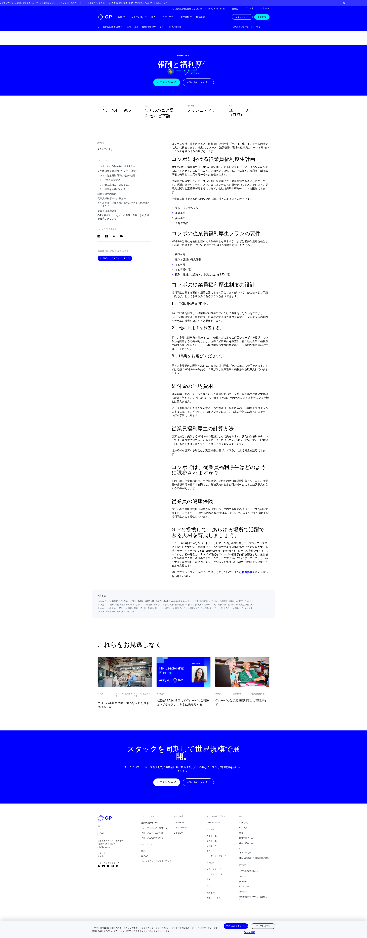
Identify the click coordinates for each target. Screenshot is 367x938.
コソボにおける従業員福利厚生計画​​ (116, 166)
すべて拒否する (263, 926)
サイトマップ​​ (245, 853)
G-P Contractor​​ (181, 828)
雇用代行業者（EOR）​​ (151, 823)
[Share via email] (121, 236)
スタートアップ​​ (214, 869)
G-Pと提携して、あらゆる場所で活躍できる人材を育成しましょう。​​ (123, 217)
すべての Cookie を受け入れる (236, 926)
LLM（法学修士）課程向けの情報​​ (254, 858)
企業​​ (209, 879)
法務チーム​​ (212, 841)
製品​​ (120, 16)
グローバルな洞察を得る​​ (152, 838)
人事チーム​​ (212, 836)
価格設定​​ (200, 16)
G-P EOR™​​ (179, 823)
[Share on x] (113, 236)
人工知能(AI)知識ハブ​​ (248, 871)
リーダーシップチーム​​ (217, 856)
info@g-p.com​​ (103, 847)
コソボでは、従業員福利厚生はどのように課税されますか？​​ (123, 205)
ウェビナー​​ (244, 886)
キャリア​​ (243, 828)
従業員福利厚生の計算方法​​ (111, 198)
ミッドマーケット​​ (215, 874)
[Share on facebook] (106, 236)
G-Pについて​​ (245, 823)
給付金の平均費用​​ (107, 193)
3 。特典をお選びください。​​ (115, 189)
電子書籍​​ (243, 891)
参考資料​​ (184, 16)
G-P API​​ (145, 856)
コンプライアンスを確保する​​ (154, 828)
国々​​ (153, 16)
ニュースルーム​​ (246, 843)
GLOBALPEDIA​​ (213, 823)
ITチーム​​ (210, 851)
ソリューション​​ (137, 16)
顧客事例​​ (211, 892)
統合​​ (143, 851)
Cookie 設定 (249, 932)
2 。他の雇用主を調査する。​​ (115, 184)
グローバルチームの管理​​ (152, 833)
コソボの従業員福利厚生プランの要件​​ (117, 170)
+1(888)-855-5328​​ (106, 844)
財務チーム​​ (212, 846)
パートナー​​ (168, 16)
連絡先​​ (100, 856)
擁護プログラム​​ (214, 897)
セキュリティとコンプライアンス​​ (156, 861)
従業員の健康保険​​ (107, 210)
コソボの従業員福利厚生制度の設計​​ (116, 175)
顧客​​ (241, 833)
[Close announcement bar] (344, 3)
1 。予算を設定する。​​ (111, 180)
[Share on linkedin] (98, 236)
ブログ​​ (242, 876)
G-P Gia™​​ (178, 833)
